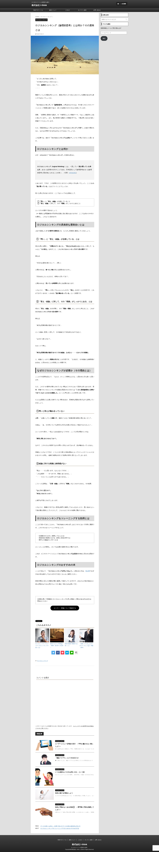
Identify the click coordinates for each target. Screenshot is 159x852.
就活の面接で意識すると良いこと (71, 644)
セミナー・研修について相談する (65, 608)
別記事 (87, 571)
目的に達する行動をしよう (64, 793)
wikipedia (72, 173)
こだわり (67, 10)
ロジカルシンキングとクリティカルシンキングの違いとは (41, 645)
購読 (104, 38)
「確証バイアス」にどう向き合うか (67, 758)
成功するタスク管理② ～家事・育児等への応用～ (57, 645)
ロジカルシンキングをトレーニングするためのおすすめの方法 (59, 828)
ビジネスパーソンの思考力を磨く (79, 847)
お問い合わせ (97, 10)
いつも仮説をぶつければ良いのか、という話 (70, 772)
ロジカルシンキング (42, 660)
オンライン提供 (82, 10)
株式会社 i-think (39, 5)
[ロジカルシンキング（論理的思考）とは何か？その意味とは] (67, 652)
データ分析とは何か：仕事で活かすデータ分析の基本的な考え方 (60, 826)
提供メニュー (52, 10)
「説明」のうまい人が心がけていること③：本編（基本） (86, 645)
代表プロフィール (38, 10)
